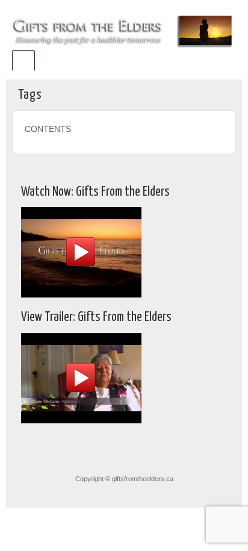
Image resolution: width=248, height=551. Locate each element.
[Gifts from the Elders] (124, 29)
